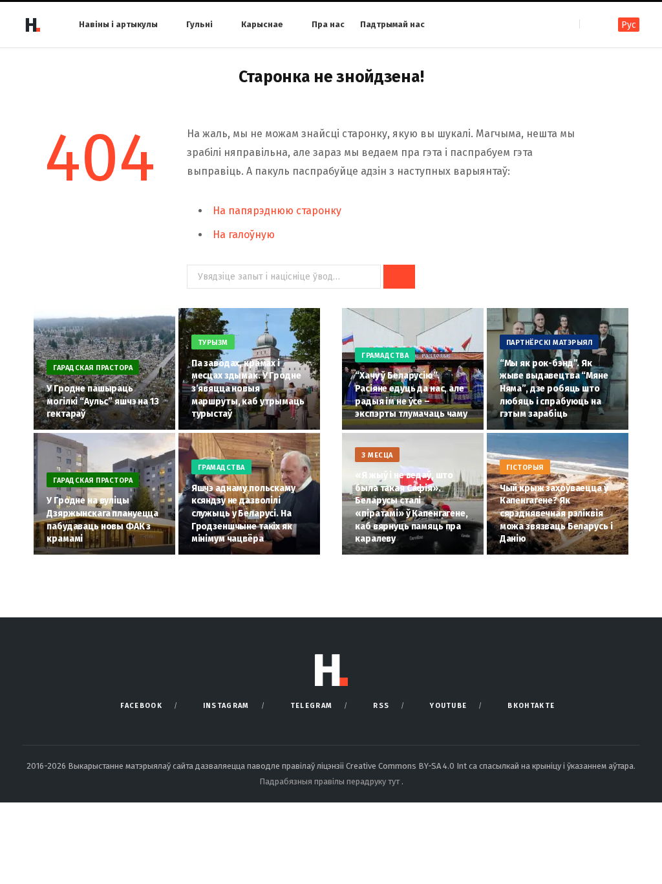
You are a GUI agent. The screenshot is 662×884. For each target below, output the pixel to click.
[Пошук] (590, 24)
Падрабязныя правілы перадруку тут (330, 781)
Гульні (199, 24)
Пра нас (328, 24)
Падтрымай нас (392, 24)
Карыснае (262, 24)
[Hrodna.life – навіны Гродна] (32, 24)
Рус (628, 24)
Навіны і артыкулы (118, 24)
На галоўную (244, 234)
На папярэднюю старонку (277, 210)
